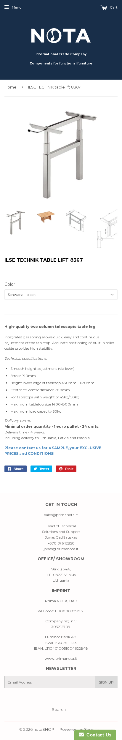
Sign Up (106, 682)
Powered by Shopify (79, 729)
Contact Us (98, 734)
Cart (113, 7)
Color (9, 284)
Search (59, 709)
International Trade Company (61, 54)
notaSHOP (43, 729)
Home (10, 87)
